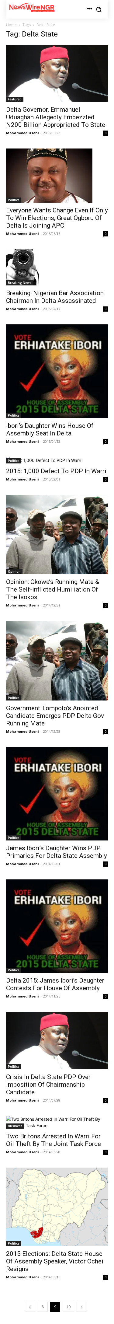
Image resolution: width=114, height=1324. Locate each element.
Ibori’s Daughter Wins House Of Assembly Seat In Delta (50, 429)
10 (68, 1306)
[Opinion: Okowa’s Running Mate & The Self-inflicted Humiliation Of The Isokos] (57, 534)
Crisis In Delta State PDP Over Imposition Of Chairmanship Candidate (48, 1084)
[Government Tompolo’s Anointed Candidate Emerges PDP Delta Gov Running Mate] (57, 660)
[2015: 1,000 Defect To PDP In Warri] (57, 460)
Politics (13, 200)
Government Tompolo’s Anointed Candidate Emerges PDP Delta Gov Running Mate (55, 715)
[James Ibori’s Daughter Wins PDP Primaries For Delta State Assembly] (57, 793)
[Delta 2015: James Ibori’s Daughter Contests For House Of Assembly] (57, 926)
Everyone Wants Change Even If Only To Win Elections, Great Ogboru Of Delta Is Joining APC (57, 218)
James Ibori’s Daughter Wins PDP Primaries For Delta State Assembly (56, 851)
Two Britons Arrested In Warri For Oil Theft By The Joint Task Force (53, 1140)
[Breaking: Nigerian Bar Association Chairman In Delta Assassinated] (57, 267)
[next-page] (82, 1307)
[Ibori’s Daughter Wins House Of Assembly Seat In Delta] (57, 371)
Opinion (14, 571)
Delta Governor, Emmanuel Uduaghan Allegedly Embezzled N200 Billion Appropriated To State (55, 117)
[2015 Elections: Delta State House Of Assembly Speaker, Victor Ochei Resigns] (57, 1207)
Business (15, 1126)
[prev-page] (30, 1307)
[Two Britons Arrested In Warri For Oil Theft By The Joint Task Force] (57, 1122)
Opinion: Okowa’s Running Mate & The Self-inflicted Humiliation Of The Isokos (52, 589)
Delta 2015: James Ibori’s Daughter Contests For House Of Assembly (55, 984)
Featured (15, 99)
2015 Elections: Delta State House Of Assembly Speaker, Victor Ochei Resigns (54, 1261)
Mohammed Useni (22, 133)
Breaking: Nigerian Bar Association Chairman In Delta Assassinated (55, 296)
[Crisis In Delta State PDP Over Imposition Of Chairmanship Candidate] (57, 1040)
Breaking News (19, 283)
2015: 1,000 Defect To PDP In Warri (56, 471)
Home (11, 24)
